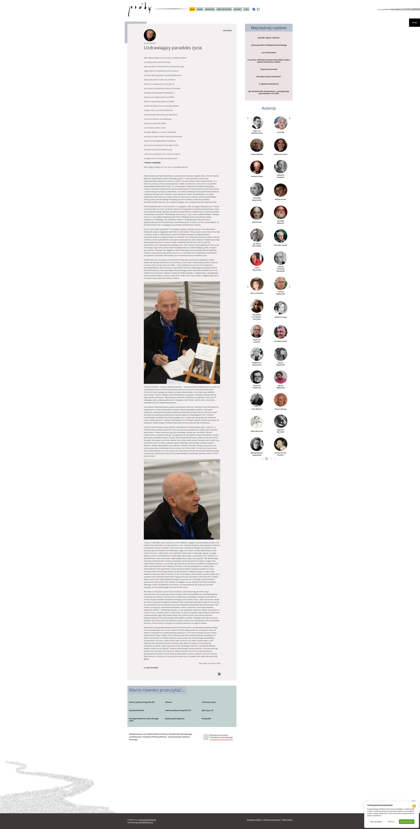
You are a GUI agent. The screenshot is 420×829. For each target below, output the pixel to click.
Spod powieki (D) (136, 710)
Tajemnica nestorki (268, 69)
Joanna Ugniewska (280, 381)
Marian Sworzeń (280, 313)
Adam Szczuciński (256, 335)
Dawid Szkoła (280, 336)
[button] (290, 118)
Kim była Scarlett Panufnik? (269, 77)
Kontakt (237, 9)
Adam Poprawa (281, 201)
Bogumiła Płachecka (148, 820)
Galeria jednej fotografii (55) (142, 702)
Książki (200, 9)
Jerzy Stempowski (257, 312)
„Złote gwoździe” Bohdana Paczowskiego (269, 45)
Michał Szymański (257, 358)
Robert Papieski (280, 155)
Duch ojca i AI (207, 710)
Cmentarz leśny (209, 702)
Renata (168, 702)
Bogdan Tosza (256, 382)
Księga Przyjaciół (224, 9)
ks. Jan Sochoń (280, 290)
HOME (414, 22)
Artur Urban (257, 404)
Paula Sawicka (280, 267)
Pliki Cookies (287, 820)
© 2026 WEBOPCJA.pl (144, 822)
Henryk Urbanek (280, 404)
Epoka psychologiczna (175, 719)
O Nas (246, 9)
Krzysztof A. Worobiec (280, 448)
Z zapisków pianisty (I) (269, 84)
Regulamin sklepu (254, 820)
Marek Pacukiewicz (257, 132)
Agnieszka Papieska (257, 155)
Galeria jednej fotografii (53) (178, 710)
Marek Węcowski (281, 425)
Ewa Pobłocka (256, 201)
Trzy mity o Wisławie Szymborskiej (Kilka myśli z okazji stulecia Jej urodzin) (268, 61)
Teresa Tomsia (281, 359)
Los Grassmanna (269, 53)
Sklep (192, 9)
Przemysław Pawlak (257, 178)
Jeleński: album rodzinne (269, 38)
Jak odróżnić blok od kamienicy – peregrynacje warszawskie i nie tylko (268, 92)
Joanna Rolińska (280, 222)
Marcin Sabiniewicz (280, 244)
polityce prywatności (374, 815)
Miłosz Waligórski (257, 425)
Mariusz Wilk (257, 449)
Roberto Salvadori (256, 267)
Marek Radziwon (256, 222)
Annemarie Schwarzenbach (257, 290)
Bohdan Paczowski (280, 132)
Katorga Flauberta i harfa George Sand (144, 720)
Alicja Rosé (257, 244)
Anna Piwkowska (280, 178)
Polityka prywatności (271, 820)
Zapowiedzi (209, 9)
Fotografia (206, 719)
